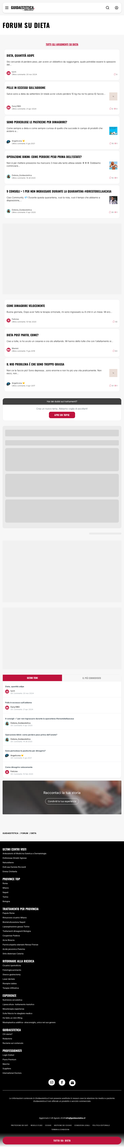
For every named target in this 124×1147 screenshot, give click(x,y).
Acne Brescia (9, 940)
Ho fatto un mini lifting (12, 1018)
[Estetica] (23, 8)
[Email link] (72, 1083)
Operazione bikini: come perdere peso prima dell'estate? (44, 156)
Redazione (7, 1038)
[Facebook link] (62, 1083)
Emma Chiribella (10, 871)
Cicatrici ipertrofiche (12, 965)
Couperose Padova (11, 935)
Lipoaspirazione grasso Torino (16, 926)
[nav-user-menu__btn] (116, 8)
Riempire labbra (10, 983)
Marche (6, 1064)
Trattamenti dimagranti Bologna (17, 931)
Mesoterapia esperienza (13, 1009)
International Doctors (12, 1073)
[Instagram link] (51, 1083)
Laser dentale (9, 979)
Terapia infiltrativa (11, 988)
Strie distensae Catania (13, 953)
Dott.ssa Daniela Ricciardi (14, 867)
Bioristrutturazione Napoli (14, 922)
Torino (5, 897)
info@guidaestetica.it (75, 1118)
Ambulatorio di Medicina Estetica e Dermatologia (24, 853)
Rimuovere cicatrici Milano (15, 917)
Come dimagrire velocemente (26, 305)
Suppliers (7, 1068)
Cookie (48, 1125)
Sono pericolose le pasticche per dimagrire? (37, 122)
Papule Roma (9, 913)
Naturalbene (8, 862)
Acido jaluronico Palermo (14, 949)
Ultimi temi (32, 677)
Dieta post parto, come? (23, 335)
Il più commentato (92, 678)
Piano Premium (9, 1059)
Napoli (5, 892)
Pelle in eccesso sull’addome (26, 87)
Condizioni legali (82, 1125)
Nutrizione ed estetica (12, 1000)
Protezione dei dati (19, 1125)
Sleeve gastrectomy (12, 974)
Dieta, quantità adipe (20, 55)
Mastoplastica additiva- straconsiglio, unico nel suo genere (29, 1022)
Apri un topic (62, 415)
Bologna (6, 901)
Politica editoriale (101, 1125)
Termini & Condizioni (60, 1129)
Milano (6, 888)
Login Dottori (8, 1055)
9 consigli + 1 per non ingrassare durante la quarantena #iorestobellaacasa (59, 191)
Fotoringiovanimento (12, 970)
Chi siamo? (7, 1034)
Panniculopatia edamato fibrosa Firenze (20, 944)
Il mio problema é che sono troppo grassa (35, 364)
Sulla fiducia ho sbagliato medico (17, 1013)
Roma (5, 883)
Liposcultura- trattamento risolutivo (18, 1004)
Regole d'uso (36, 1125)
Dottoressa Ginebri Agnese (15, 858)
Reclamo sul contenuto (13, 1043)
